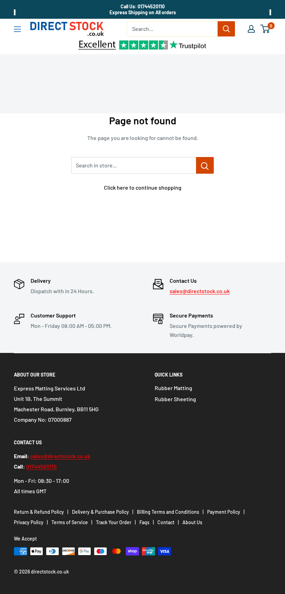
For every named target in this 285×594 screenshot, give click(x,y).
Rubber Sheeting (175, 399)
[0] (265, 29)
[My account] (251, 29)
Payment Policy (223, 512)
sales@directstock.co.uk (200, 291)
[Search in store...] (205, 165)
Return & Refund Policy (39, 512)
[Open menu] (17, 29)
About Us (192, 522)
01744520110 (41, 466)
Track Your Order (113, 522)
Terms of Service (69, 522)
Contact (165, 522)
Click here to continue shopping (142, 187)
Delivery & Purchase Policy (100, 512)
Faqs (144, 522)
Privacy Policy (28, 522)
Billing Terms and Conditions (168, 512)
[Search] (226, 28)
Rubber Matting (173, 388)
